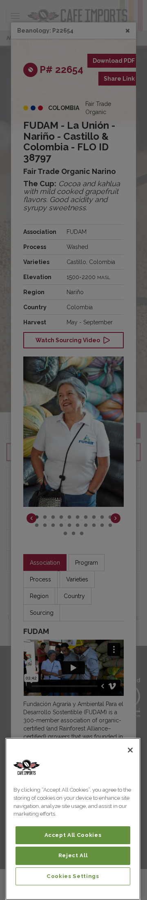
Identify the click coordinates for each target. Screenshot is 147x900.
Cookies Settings (73, 876)
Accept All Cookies (73, 835)
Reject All (73, 855)
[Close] (130, 750)
